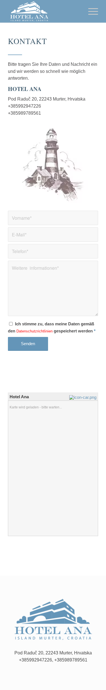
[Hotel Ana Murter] (44, 11)
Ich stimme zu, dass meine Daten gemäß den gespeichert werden (52, 327)
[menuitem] (90, 11)
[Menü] (90, 11)
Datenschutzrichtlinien (34, 331)
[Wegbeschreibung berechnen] (83, 397)
